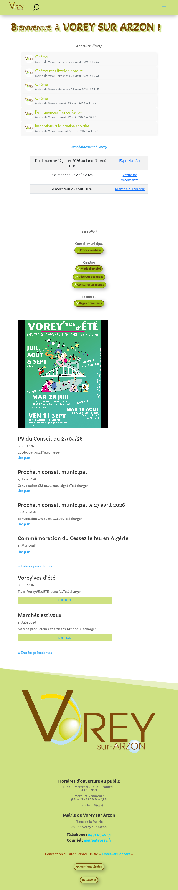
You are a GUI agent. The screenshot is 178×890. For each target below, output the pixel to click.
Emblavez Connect (116, 854)
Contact (91, 880)
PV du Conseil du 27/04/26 (50, 439)
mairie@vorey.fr (97, 840)
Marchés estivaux (39, 615)
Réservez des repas (90, 276)
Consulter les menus (90, 284)
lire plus (24, 458)
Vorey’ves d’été (36, 578)
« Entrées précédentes (35, 566)
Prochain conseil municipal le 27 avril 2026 (71, 505)
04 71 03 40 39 (99, 834)
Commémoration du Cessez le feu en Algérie (73, 538)
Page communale (90, 303)
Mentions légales (90, 866)
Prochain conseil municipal (52, 472)
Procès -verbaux (90, 250)
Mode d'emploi (91, 268)
